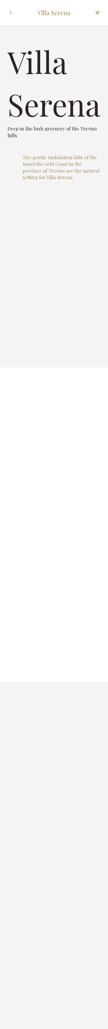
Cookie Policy (54, 908)
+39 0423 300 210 (54, 858)
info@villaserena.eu (54, 867)
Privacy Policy (54, 899)
